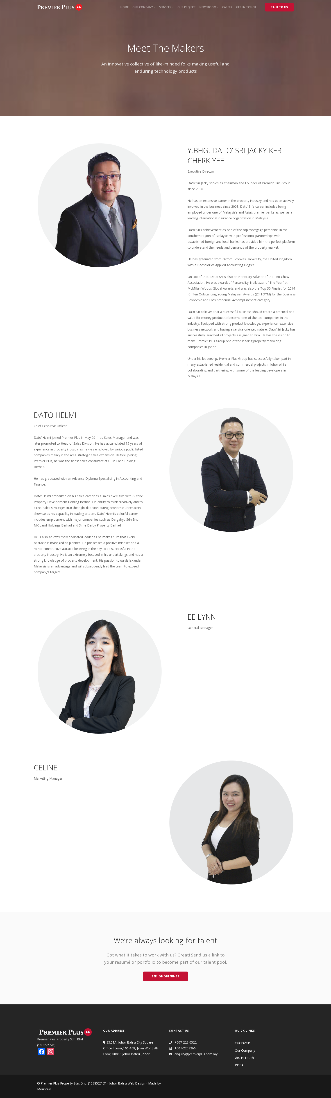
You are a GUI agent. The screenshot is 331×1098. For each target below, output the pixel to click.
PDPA (239, 1065)
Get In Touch (246, 7)
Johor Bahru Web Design (127, 1083)
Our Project (186, 7)
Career (227, 7)
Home (124, 7)
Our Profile (243, 1043)
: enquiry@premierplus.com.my (195, 1054)
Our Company (245, 1050)
